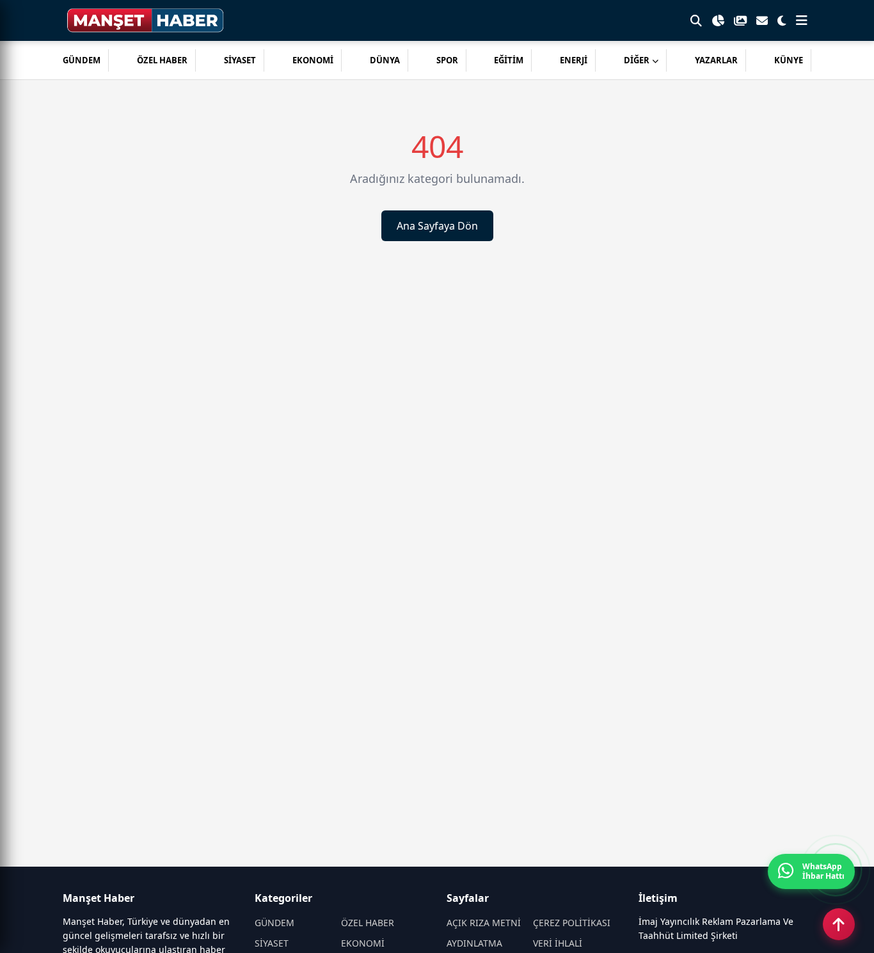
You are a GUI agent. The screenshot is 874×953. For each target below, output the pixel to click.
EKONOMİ (312, 60)
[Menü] (801, 20)
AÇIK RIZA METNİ (484, 923)
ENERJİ (573, 60)
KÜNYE (788, 60)
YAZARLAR (716, 60)
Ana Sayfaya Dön (437, 226)
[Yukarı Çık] (839, 924)
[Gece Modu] (782, 20)
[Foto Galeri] (740, 20)
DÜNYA (385, 60)
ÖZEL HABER (162, 60)
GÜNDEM (81, 60)
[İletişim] (762, 20)
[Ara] (696, 20)
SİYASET (240, 60)
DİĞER (636, 60)
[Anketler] (718, 20)
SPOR (447, 60)
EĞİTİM (508, 60)
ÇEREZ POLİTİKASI (571, 923)
